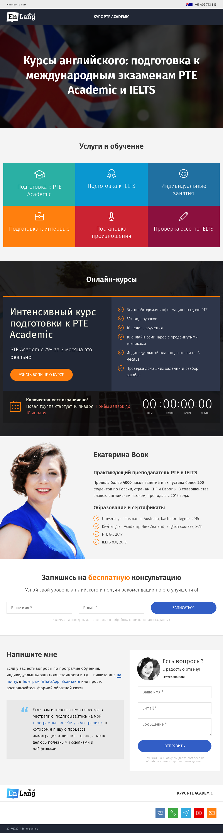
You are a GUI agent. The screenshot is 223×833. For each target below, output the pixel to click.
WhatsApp (50, 681)
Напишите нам (16, 4)
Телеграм (30, 681)
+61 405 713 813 (205, 5)
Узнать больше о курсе (41, 374)
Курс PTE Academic (111, 16)
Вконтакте (70, 681)
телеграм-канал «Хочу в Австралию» (68, 722)
